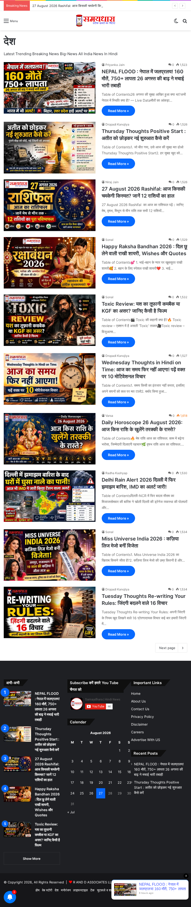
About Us (138, 701)
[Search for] (184, 22)
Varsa (109, 415)
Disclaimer (139, 724)
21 (110, 782)
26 (91, 793)
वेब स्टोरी (47, 890)
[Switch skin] (176, 22)
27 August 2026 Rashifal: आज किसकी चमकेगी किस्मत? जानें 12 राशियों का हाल (84, 6)
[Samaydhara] (95, 20)
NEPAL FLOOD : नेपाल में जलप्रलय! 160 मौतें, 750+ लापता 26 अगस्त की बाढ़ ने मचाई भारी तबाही (143, 78)
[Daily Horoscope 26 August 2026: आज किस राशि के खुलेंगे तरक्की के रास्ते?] (50, 438)
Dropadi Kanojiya (117, 124)
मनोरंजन (66, 890)
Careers (137, 732)
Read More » (118, 111)
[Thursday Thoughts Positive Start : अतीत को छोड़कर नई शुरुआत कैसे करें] (50, 147)
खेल (120, 890)
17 (72, 782)
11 (81, 772)
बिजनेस (137, 890)
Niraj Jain (112, 182)
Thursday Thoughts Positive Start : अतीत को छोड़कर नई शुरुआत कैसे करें (47, 739)
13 (100, 772)
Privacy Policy (142, 717)
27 (100, 793)
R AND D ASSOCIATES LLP (93, 882)
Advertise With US (145, 740)
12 (91, 772)
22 (120, 782)
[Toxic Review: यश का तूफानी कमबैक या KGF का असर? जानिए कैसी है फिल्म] (50, 320)
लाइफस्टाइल (80, 890)
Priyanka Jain (115, 65)
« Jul (71, 812)
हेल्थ (127, 890)
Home (136, 694)
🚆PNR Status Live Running (165, 890)
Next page (167, 648)
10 (72, 772)
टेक (92, 890)
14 (110, 772)
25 (82, 793)
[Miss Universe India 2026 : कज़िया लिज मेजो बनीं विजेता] (50, 555)
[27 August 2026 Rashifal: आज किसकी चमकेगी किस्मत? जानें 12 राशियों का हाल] (50, 205)
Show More (32, 859)
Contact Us (140, 709)
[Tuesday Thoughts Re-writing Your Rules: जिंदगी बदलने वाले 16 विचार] (50, 612)
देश (56, 890)
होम (38, 890)
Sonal (109, 240)
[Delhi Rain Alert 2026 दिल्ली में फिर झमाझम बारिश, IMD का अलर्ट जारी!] (50, 496)
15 (119, 772)
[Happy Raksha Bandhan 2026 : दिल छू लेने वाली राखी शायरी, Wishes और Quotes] (50, 263)
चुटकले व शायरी (106, 890)
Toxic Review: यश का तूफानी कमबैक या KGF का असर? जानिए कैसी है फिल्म (47, 834)
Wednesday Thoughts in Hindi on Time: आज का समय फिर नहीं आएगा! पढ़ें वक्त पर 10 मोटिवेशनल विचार (143, 369)
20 (101, 782)
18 (82, 782)
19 (91, 782)
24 (72, 793)
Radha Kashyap (116, 473)
